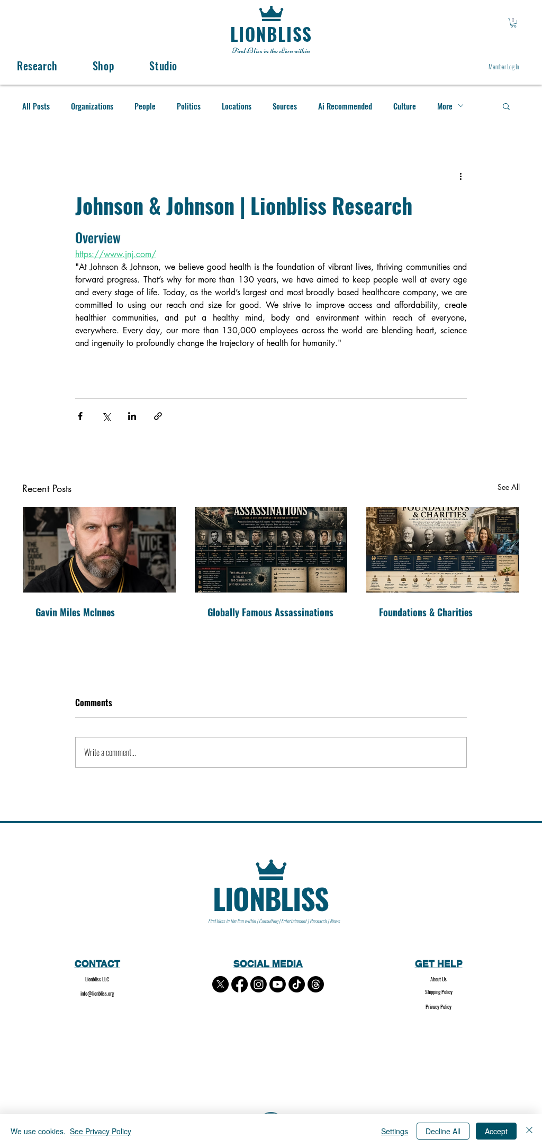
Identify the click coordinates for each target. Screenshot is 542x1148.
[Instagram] (258, 984)
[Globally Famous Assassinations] (271, 550)
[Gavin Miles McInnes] (99, 550)
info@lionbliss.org (97, 993)
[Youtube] (277, 984)
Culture (404, 106)
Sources (285, 106)
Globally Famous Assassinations (270, 612)
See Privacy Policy (100, 1131)
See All (509, 487)
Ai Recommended (345, 106)
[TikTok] (296, 984)
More (445, 106)
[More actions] (460, 176)
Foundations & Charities (426, 612)
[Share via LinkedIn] (132, 416)
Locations (236, 106)
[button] (513, 23)
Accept (496, 1131)
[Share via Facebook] (80, 416)
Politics (189, 106)
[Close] (529, 1131)
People (145, 106)
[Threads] (316, 984)
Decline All (443, 1131)
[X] (220, 984)
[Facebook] (239, 984)
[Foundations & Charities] (442, 550)
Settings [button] (394, 1131)
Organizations (92, 106)
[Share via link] (158, 416)
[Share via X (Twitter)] (106, 416)
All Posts (36, 106)
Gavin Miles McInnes (75, 612)
